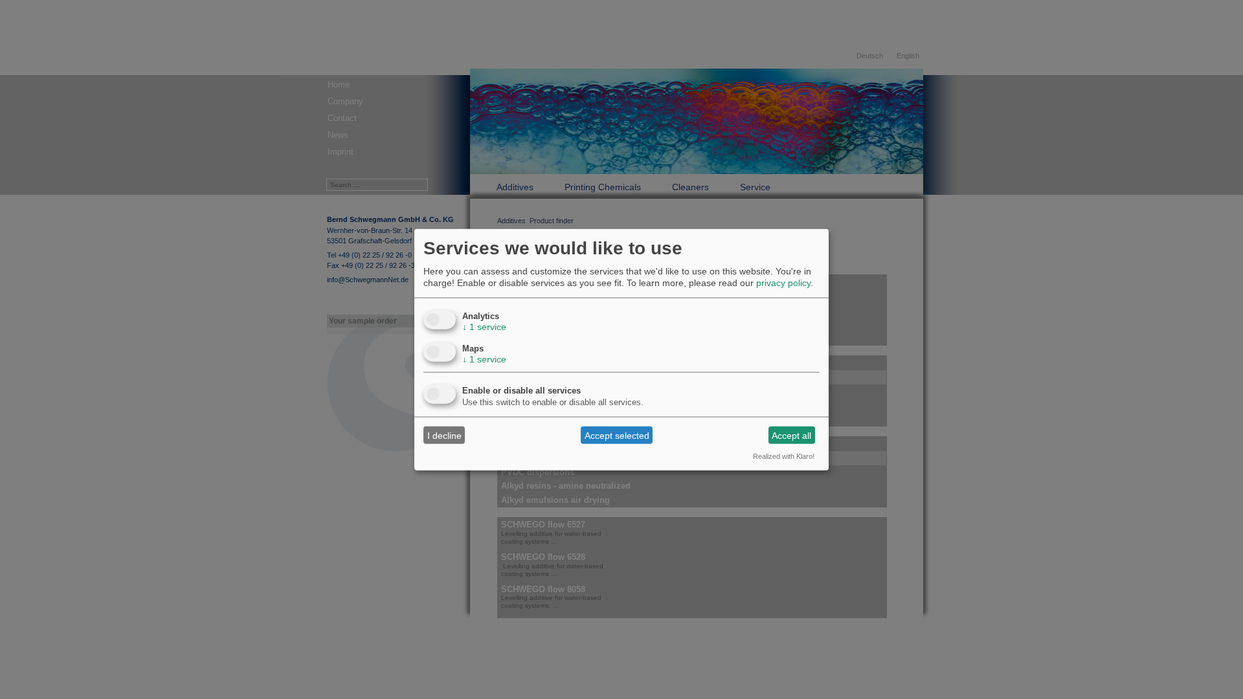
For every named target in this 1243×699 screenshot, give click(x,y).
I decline (444, 435)
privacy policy (783, 283)
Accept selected (617, 435)
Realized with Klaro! (783, 456)
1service (484, 327)
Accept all (791, 435)
